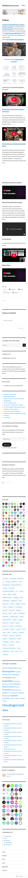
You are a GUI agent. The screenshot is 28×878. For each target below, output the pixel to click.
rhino (23, 629)
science (9, 632)
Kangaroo (18, 610)
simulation (21, 632)
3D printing (13, 578)
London (15, 613)
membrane (5, 616)
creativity (17, 671)
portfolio (11, 626)
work (21, 651)
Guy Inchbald (10, 774)
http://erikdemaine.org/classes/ (15, 39)
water (18, 648)
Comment (20, 328)
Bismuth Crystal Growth (10, 394)
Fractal (23, 603)
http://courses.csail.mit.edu (13, 33)
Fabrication (6, 603)
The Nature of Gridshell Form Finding (13, 405)
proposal (18, 629)
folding (17, 603)
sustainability (12, 638)
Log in (5, 838)
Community (11, 588)
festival (12, 603)
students (5, 638)
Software (5, 635)
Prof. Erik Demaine (7, 28)
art (3, 581)
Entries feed (7, 840)
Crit (16, 591)
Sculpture (5, 693)
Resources (14, 690)
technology (6, 641)
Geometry (11, 607)
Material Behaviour (15, 684)
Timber (12, 641)
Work (5, 710)
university (11, 645)
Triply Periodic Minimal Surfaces (12, 411)
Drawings (5, 674)
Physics (17, 687)
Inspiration (7, 680)
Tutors (4, 701)
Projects (12, 629)
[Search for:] (12, 345)
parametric (5, 622)
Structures (18, 635)
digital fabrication (7, 597)
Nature (15, 619)
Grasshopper (18, 607)
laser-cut (5, 613)
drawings (16, 597)
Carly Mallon (7, 417)
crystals (21, 591)
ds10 (9, 674)
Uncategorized (13, 705)
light (10, 613)
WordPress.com (8, 844)
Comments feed (8, 842)
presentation (18, 626)
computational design (8, 591)
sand (4, 632)
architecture (20, 578)
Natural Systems (7, 619)
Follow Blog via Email (10, 426)
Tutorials (22, 698)
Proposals (6, 690)
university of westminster (9, 648)
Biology (8, 581)
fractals (5, 607)
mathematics (21, 613)
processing (5, 629)
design (9, 594)
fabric (20, 600)
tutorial (17, 641)
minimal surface (14, 616)
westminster (6, 651)
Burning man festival (16, 584)
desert (4, 594)
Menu (23, 5)
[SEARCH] (24, 345)
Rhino (19, 690)
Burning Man (6, 584)
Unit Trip (4, 870)
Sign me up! (7, 444)
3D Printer (5, 578)
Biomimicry (15, 581)
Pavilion (12, 622)
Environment (6, 600)
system (19, 638)
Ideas (14, 677)
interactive (11, 610)
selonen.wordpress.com (10, 749)
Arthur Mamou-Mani (9, 668)
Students (14, 695)
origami (20, 619)
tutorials (5, 645)
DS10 (21, 597)
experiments (14, 600)
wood (16, 651)
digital (14, 594)
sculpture (14, 632)
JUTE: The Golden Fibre (10, 402)
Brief (20, 581)
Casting (5, 588)
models (21, 616)
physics (18, 622)
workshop (5, 654)
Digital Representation (9, 396)
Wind (12, 651)
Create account (7, 836)
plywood (5, 626)
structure (11, 635)
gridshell (5, 610)
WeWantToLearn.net (10, 6)
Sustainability (6, 698)
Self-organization (13, 693)
